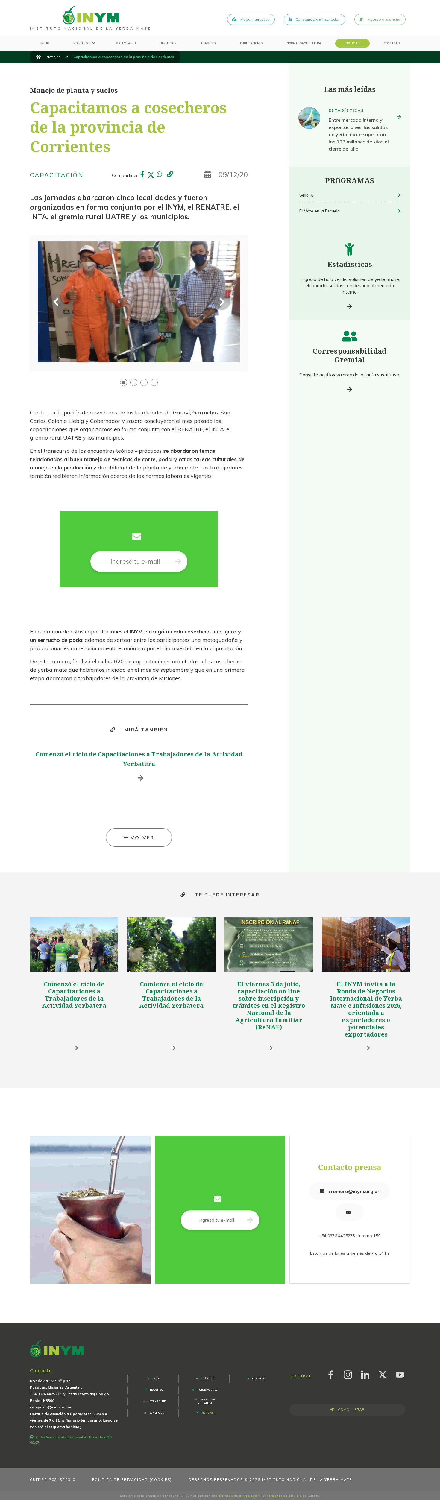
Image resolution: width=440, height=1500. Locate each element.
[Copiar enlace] (170, 175)
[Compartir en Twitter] (151, 175)
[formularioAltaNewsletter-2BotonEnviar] (178, 561)
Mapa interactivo (254, 19)
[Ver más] (349, 307)
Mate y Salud (126, 43)
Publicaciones (251, 43)
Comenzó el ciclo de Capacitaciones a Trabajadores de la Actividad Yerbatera (74, 995)
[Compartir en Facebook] (142, 175)
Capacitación (56, 175)
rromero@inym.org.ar (353, 1191)
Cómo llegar (350, 1409)
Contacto (392, 43)
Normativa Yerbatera (304, 43)
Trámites (208, 43)
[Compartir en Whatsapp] (159, 175)
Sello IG (306, 195)
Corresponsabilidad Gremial (349, 355)
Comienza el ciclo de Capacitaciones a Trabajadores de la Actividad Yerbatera (171, 995)
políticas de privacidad (237, 1496)
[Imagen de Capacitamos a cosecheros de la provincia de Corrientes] (139, 301)
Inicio (44, 43)
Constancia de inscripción (317, 19)
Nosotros (81, 43)
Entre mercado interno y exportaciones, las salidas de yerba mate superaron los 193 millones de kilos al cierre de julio (359, 134)
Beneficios (168, 43)
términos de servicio (284, 1496)
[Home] (91, 15)
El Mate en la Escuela (319, 211)
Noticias (352, 43)
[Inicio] (38, 57)
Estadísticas (346, 110)
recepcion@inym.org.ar (51, 1407)
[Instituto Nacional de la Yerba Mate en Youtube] (400, 1374)
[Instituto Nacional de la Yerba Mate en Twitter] (382, 1374)
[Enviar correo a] (350, 1212)
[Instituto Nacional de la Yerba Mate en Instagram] (348, 1374)
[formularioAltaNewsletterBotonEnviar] (250, 1220)
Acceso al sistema (383, 19)
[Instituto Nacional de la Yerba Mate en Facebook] (330, 1374)
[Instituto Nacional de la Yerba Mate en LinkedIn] (365, 1374)
